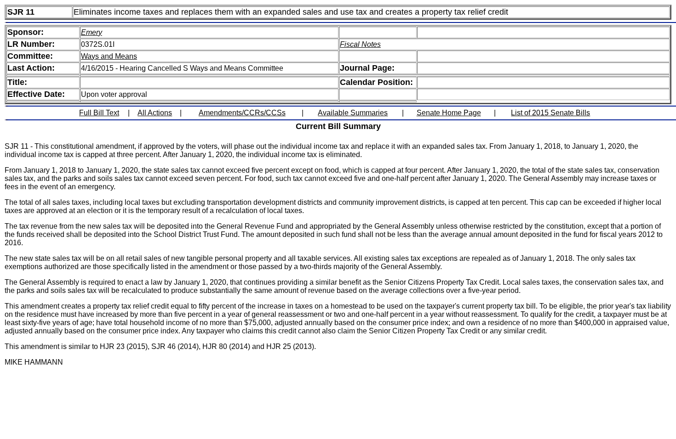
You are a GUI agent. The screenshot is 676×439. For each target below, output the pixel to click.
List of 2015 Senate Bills (550, 113)
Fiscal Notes (360, 44)
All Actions (154, 113)
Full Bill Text (99, 113)
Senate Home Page (449, 113)
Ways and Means (109, 56)
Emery (91, 32)
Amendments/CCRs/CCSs (242, 113)
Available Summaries (353, 113)
